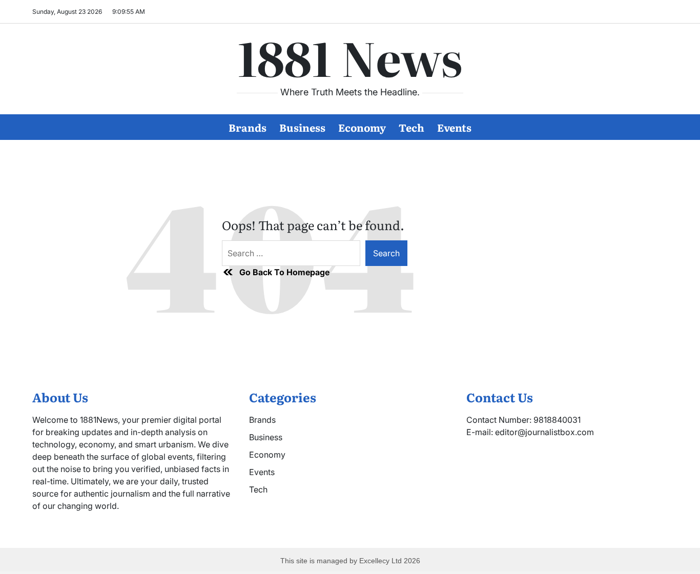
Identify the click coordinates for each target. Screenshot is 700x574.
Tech (411, 127)
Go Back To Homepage (284, 272)
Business (302, 127)
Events (454, 127)
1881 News (350, 57)
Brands (247, 127)
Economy (362, 127)
